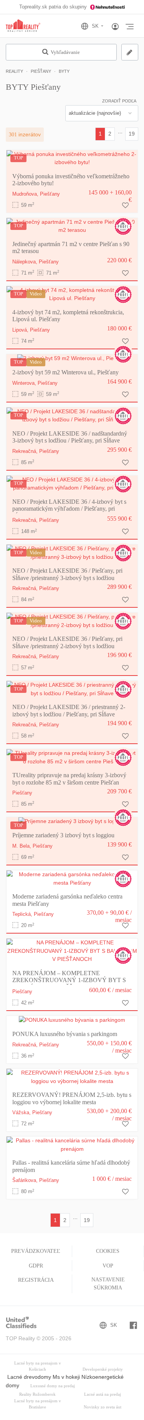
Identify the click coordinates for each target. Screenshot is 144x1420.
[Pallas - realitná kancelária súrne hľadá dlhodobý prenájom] (72, 1145)
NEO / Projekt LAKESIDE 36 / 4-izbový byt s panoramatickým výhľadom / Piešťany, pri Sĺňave (69, 508)
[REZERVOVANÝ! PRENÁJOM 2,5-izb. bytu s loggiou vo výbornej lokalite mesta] (72, 1077)
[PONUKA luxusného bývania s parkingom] (72, 1020)
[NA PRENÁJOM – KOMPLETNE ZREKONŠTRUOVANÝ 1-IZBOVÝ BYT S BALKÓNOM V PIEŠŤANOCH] (72, 950)
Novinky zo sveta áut (102, 1407)
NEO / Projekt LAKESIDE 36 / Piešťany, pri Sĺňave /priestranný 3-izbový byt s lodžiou (67, 574)
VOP (108, 1266)
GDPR (36, 1266)
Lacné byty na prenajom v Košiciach (37, 1366)
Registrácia (36, 1280)
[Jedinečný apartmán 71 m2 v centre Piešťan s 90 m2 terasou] (72, 226)
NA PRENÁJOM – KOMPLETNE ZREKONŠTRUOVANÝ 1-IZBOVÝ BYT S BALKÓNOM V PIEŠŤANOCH (69, 980)
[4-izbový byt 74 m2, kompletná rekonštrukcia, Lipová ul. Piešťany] (72, 294)
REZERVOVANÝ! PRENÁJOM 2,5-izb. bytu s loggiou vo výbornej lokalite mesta (71, 1098)
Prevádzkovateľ (35, 1251)
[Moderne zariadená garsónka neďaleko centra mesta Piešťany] (72, 878)
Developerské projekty (103, 1369)
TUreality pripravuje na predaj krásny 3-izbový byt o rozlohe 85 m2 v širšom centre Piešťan (69, 778)
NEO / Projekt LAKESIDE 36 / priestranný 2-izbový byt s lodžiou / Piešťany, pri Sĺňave (68, 710)
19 (132, 134)
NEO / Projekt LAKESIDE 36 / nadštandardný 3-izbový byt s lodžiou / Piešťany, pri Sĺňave (69, 437)
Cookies (107, 1251)
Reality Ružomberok (37, 1394)
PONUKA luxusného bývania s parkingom (64, 1034)
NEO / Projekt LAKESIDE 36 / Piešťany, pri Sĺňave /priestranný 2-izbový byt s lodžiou (67, 642)
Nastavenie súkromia (108, 1283)
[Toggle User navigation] (115, 27)
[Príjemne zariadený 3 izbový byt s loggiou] (72, 821)
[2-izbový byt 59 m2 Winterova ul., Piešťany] (72, 358)
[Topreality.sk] (23, 26)
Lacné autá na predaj (102, 1394)
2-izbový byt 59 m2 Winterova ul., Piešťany (65, 372)
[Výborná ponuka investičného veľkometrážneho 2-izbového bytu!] (72, 158)
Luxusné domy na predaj (52, 1386)
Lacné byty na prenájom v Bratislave (37, 1404)
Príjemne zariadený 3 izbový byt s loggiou (63, 835)
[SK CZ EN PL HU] (95, 26)
